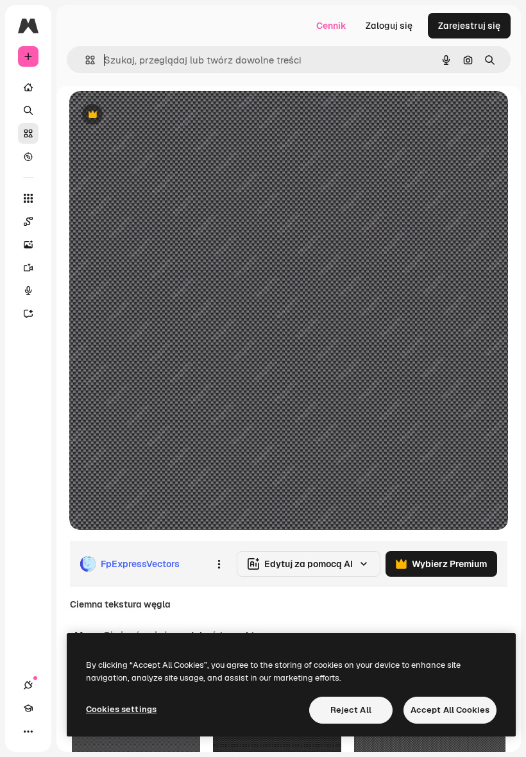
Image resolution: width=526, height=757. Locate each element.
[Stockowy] (28, 133)
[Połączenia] (28, 685)
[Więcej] (28, 731)
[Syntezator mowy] (28, 290)
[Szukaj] (28, 110)
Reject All (350, 709)
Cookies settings (121, 709)
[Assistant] (28, 313)
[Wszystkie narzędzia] (28, 198)
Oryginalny (157, 115)
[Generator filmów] (28, 267)
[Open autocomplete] (85, 60)
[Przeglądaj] (28, 156)
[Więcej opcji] (219, 564)
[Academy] (28, 708)
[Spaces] (28, 221)
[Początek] (28, 87)
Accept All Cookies (450, 709)
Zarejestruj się (469, 25)
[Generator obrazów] (28, 244)
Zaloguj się (389, 25)
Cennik (331, 25)
